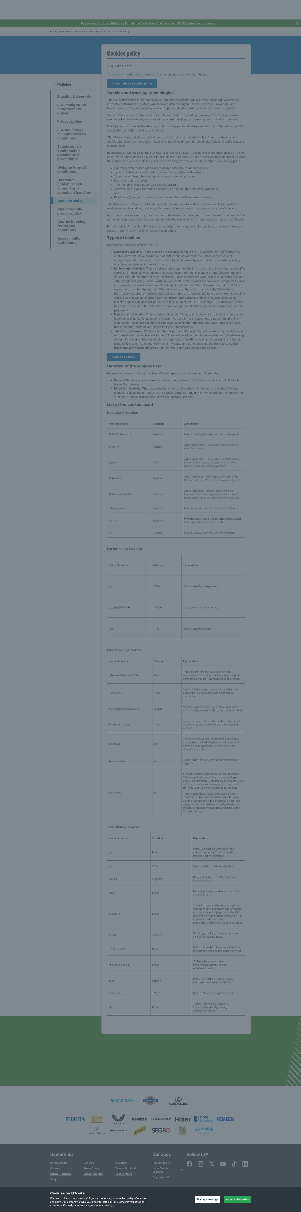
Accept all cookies (237, 1199)
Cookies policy (70, 201)
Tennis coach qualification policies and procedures (69, 153)
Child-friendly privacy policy (69, 211)
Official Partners (60, 1173)
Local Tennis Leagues (160, 1170)
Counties (121, 1162)
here (173, 230)
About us (64, 31)
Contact (88, 1162)
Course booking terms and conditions (71, 226)
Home (53, 31)
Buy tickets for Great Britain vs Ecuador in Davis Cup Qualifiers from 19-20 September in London (148, 23)
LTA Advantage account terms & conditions (71, 134)
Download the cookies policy (132, 83)
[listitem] (75, 1119)
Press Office (91, 1168)
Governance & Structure (85, 31)
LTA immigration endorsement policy (71, 109)
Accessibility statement (68, 240)
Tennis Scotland (125, 1168)
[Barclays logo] (123, 1100)
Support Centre (93, 1173)
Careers (55, 1168)
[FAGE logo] (150, 1100)
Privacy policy (69, 121)
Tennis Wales (123, 1173)
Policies (105, 31)
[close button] (297, 23)
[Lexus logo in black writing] (178, 1100)
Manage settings (207, 1199)
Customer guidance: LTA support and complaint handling (74, 186)
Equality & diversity (74, 96)
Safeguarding (58, 1162)
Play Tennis (160, 1162)
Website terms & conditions (72, 169)
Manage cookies (123, 357)
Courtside (159, 1177)
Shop (53, 1179)
